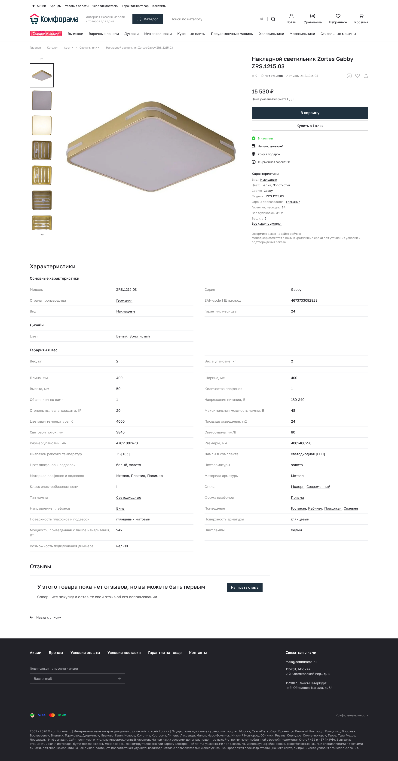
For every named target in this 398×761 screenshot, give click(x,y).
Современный (318, 486)
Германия (293, 202)
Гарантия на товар (165, 652)
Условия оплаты (85, 652)
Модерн (297, 486)
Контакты (198, 652)
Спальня (351, 508)
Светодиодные (128, 497)
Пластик (138, 475)
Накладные (268, 179)
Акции (35, 652)
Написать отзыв (245, 587)
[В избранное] (357, 76)
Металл (122, 475)
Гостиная (298, 508)
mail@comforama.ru (301, 662)
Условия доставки (124, 652)
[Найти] (273, 19)
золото (297, 465)
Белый (266, 185)
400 (119, 378)
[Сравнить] (349, 76)
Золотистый (282, 185)
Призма (297, 497)
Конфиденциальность (352, 715)
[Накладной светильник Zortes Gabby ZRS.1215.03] (150, 146)
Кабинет (315, 508)
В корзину (309, 112)
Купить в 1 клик (310, 126)
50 (118, 389)
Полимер (155, 475)
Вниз (120, 508)
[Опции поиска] (261, 19)
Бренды (56, 652)
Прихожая (333, 508)
